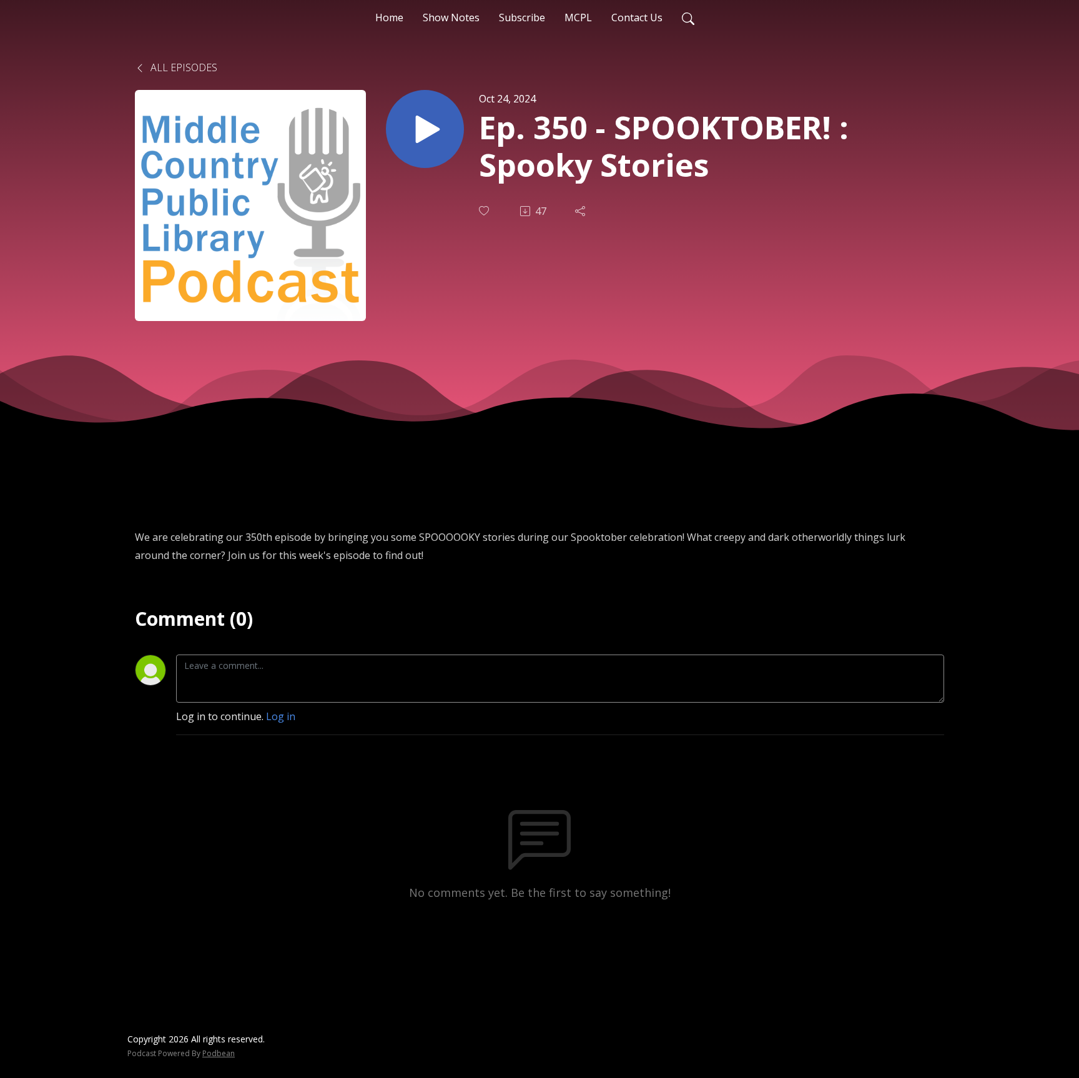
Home (389, 17)
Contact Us (637, 17)
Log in (280, 716)
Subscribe (522, 17)
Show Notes (451, 17)
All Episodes (182, 67)
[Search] (688, 17)
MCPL (578, 17)
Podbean (218, 1053)
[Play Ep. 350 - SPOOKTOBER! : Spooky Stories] (425, 129)
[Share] (581, 211)
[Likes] (485, 210)
